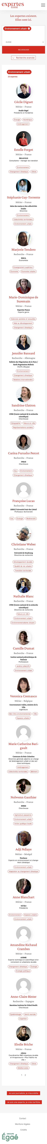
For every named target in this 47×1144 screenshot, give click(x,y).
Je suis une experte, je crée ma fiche (23, 1102)
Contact (22, 1118)
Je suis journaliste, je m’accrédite (23, 1093)
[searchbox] (23, 34)
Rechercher (23, 50)
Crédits (23, 1130)
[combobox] (23, 31)
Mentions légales (22, 1124)
